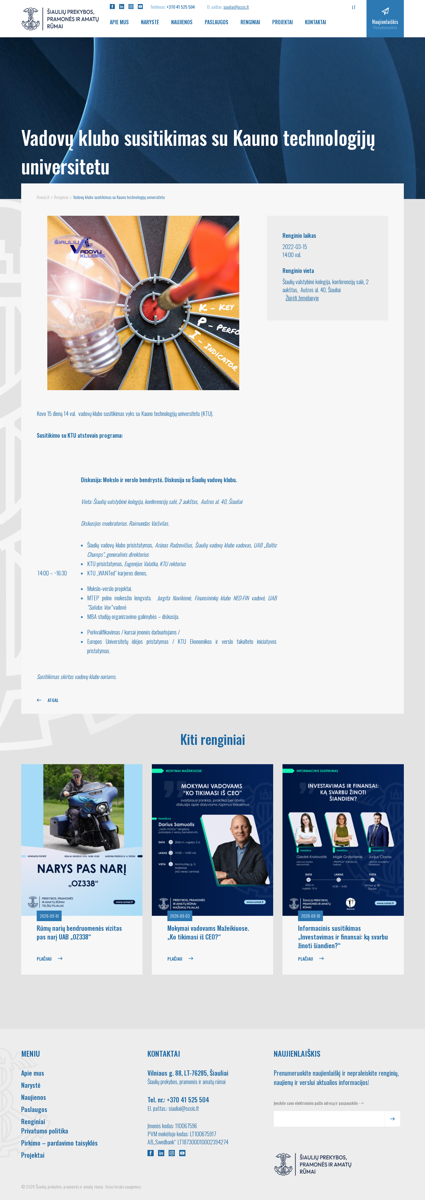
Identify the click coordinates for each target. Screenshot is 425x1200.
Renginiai (250, 22)
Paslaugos (216, 22)
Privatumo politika (44, 1130)
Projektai (282, 22)
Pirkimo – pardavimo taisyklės (59, 1142)
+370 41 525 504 (180, 6)
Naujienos (182, 22)
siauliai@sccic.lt (236, 6)
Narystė (150, 22)
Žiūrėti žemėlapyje (302, 298)
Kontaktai (315, 22)
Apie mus (119, 22)
